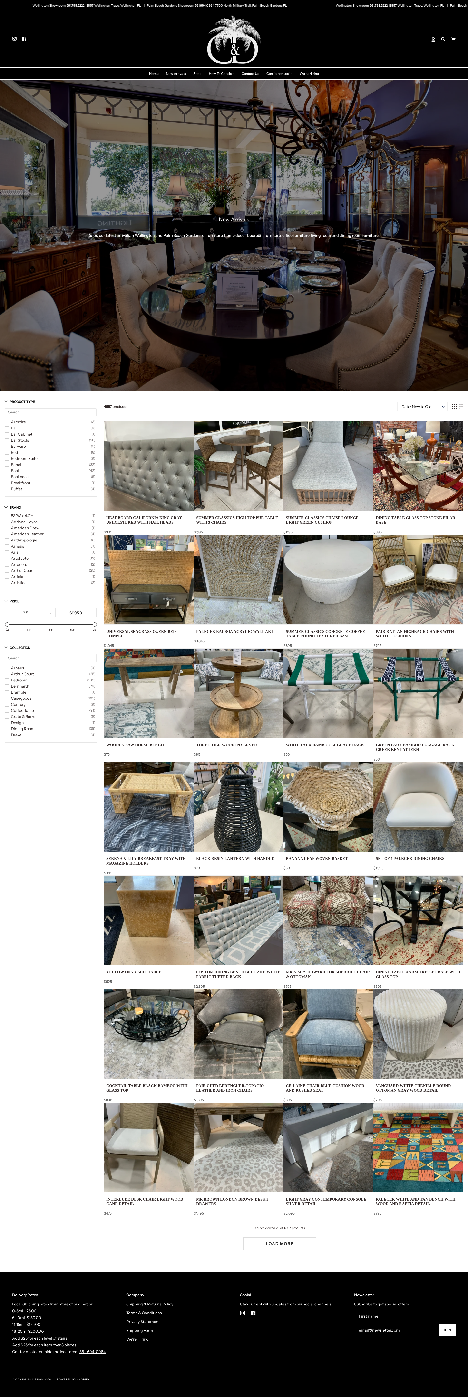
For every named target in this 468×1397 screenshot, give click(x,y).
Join (447, 1330)
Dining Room (23, 728)
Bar (14, 428)
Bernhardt (20, 686)
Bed (14, 452)
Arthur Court (22, 570)
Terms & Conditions (144, 1312)
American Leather (27, 533)
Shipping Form (139, 1330)
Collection (20, 648)
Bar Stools (20, 440)
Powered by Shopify (73, 1379)
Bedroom (19, 680)
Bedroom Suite (24, 458)
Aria (15, 552)
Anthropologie (24, 540)
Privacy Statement (143, 1321)
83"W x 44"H (22, 515)
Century (18, 704)
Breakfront (20, 482)
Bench (17, 464)
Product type (22, 402)
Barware (18, 446)
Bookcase (20, 476)
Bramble (18, 692)
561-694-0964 (92, 1351)
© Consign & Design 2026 (31, 1379)
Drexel (16, 734)
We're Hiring (137, 1339)
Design (17, 722)
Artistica (19, 582)
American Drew (25, 527)
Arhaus (17, 546)
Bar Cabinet (21, 434)
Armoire (18, 421)
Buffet (16, 488)
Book (15, 470)
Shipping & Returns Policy (149, 1304)
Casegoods (21, 698)
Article (17, 576)
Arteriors (19, 564)
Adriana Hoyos (24, 521)
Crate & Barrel (23, 716)
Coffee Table (22, 710)
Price (14, 601)
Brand (15, 507)
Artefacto (20, 558)
